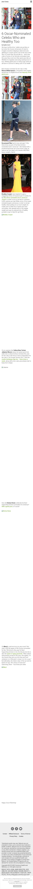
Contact (5, 834)
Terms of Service (25, 834)
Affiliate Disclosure (14, 834)
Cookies (21, 836)
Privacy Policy (13, 836)
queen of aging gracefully (15, 654)
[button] (17, 880)
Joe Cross (5, 1)
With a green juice (7, 506)
